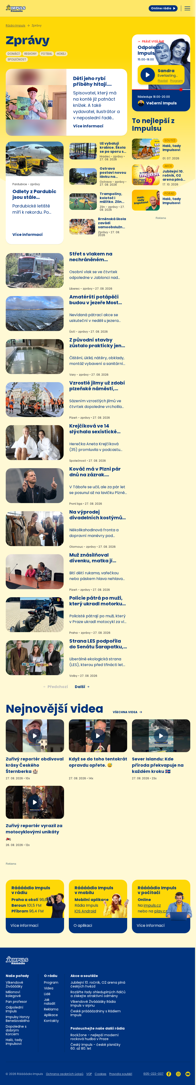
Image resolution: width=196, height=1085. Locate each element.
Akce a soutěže (84, 975)
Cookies (100, 1074)
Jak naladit (49, 1001)
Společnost (17, 59)
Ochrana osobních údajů (64, 1074)
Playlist (163, 80)
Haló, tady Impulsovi (14, 1042)
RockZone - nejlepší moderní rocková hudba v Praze (95, 1037)
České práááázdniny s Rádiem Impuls (96, 1013)
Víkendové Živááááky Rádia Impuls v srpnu (93, 1003)
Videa (48, 988)
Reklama (51, 1009)
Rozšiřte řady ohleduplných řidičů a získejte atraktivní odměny (98, 994)
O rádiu (50, 975)
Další (80, 686)
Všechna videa (125, 712)
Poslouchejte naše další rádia (98, 1028)
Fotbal (46, 54)
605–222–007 (153, 1074)
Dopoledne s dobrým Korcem (16, 1030)
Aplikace (51, 1015)
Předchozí (58, 686)
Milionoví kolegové (13, 994)
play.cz (160, 911)
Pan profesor (16, 1002)
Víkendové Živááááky (14, 984)
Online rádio (161, 8)
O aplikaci (83, 925)
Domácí (14, 54)
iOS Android (85, 911)
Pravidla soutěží (120, 1074)
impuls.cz (152, 905)
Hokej (61, 54)
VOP (89, 1074)
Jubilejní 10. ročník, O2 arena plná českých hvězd (98, 984)
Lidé (47, 994)
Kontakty (51, 1021)
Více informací (88, 126)
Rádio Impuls (15, 25)
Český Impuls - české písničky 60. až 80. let (95, 1046)
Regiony (30, 54)
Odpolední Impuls (14, 1009)
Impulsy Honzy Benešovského (18, 1019)
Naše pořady (17, 975)
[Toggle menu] (187, 8)
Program (176, 80)
